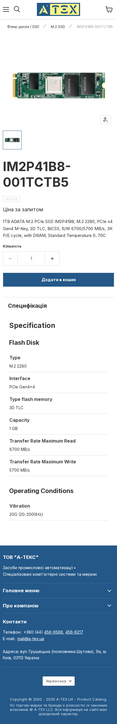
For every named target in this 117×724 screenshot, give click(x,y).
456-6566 (53, 632)
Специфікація (27, 305)
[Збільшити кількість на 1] (52, 259)
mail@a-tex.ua (30, 638)
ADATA (11, 199)
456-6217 (74, 632)
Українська (56, 681)
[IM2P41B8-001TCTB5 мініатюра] (12, 140)
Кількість (12, 246)
